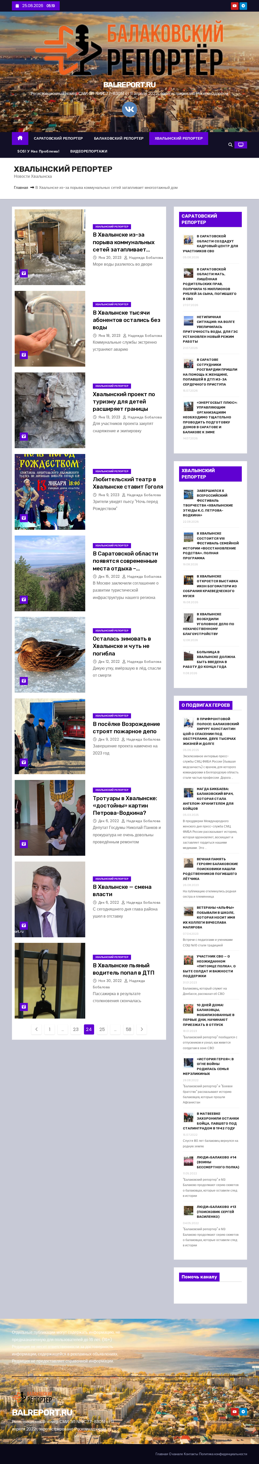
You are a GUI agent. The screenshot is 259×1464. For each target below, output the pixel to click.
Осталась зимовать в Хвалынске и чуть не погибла (122, 646)
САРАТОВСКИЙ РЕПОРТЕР (58, 138)
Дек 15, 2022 (109, 576)
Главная (21, 187)
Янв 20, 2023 (110, 257)
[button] (230, 145)
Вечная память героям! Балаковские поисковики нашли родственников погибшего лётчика (210, 869)
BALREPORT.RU (129, 84)
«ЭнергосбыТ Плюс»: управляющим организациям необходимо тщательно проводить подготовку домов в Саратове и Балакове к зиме (210, 417)
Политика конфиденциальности (223, 1454)
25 (102, 1029)
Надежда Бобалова (145, 257)
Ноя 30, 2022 (110, 980)
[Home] (20, 138)
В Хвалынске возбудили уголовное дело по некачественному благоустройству (208, 624)
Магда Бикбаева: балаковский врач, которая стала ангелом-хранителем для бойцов (208, 799)
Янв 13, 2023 (110, 417)
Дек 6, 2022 (109, 820)
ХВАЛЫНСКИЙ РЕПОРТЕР (179, 138)
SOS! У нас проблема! (38, 151)
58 (128, 1029)
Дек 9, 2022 (109, 739)
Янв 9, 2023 (109, 494)
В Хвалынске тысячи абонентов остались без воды (126, 320)
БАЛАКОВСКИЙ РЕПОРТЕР (119, 138)
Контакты (191, 1454)
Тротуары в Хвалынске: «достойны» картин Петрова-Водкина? (125, 806)
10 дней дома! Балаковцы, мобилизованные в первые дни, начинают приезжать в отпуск (208, 1015)
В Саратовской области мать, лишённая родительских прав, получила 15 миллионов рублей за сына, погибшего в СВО (209, 284)
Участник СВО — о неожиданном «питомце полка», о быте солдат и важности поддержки (209, 966)
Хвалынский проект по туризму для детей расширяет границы (124, 402)
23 (75, 1029)
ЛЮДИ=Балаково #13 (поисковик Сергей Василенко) (216, 1212)
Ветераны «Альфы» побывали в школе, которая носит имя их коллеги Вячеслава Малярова (209, 917)
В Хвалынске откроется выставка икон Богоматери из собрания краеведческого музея (210, 586)
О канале (176, 1454)
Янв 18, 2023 (110, 335)
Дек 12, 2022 (109, 661)
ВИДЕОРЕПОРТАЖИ (88, 151)
